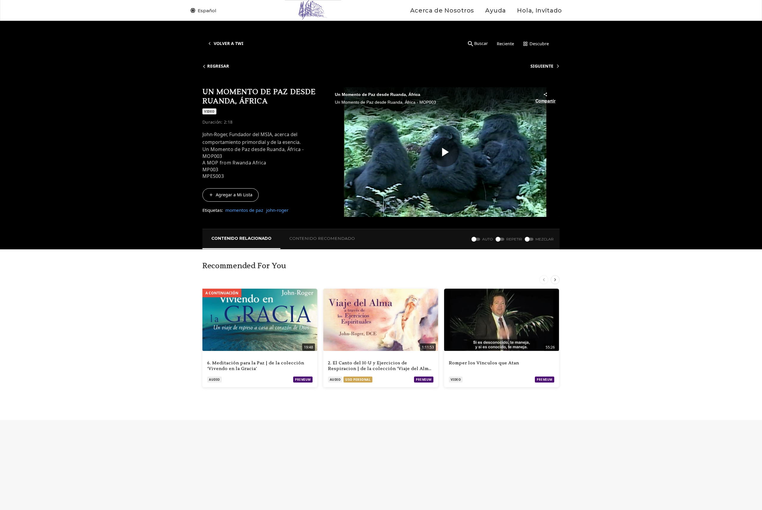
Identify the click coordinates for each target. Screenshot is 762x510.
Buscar (481, 43)
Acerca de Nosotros (442, 10)
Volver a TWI (228, 43)
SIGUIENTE (541, 66)
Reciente (505, 43)
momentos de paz (244, 210)
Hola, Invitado (539, 10)
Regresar (218, 66)
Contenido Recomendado (322, 238)
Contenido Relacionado (241, 238)
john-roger (277, 210)
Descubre (539, 43)
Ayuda (495, 10)
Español (207, 10)
